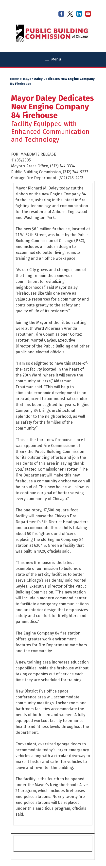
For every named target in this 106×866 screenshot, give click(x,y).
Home (14, 79)
